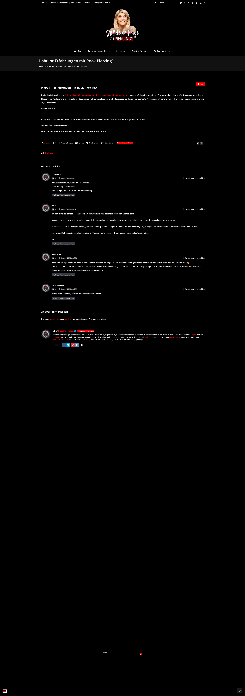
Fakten (121, 51)
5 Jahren (80, 143)
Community (162, 51)
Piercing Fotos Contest (101, 3)
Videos (87, 339)
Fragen (193, 335)
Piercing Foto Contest (61, 339)
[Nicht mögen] (201, 143)
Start (80, 51)
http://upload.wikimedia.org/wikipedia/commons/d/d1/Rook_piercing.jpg (97, 95)
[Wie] (198, 143)
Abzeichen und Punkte (59, 3)
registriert (68, 319)
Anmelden (43, 3)
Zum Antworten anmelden (195, 178)
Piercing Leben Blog (99, 51)
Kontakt (87, 3)
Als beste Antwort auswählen (63, 195)
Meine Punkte (76, 3)
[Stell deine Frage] (239, 690)
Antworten (93, 143)
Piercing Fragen (139, 51)
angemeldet (55, 319)
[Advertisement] (122, 669)
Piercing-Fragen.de (46, 66)
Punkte (147, 337)
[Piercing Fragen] (122, 27)
